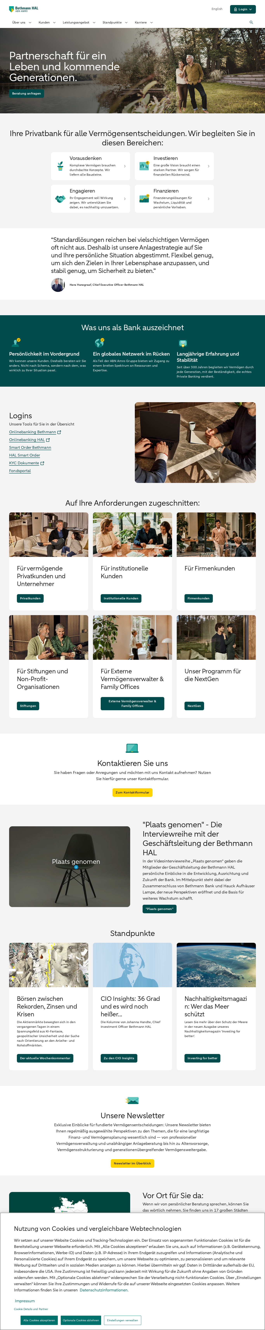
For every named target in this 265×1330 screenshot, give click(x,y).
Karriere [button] (141, 22)
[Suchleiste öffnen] (251, 22)
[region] (132, 1271)
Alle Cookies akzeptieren (39, 1320)
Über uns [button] (18, 22)
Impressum (25, 1301)
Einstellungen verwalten (122, 1320)
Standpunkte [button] (112, 22)
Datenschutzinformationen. (104, 1290)
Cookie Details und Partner (31, 1309)
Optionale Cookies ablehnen (81, 1320)
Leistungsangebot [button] (76, 22)
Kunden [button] (44, 22)
